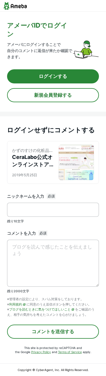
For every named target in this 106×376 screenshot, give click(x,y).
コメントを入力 (21, 233)
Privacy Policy (41, 352)
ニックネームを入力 (25, 196)
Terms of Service (70, 352)
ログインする (53, 76)
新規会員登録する (53, 95)
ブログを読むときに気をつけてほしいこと (40, 309)
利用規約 (15, 304)
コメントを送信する (53, 331)
